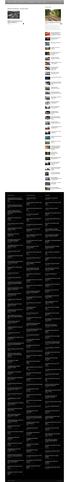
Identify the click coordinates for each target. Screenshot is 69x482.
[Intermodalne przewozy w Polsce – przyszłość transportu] (47, 163)
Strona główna (10, 5)
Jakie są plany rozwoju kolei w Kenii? (33, 406)
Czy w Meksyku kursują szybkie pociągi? (34, 384)
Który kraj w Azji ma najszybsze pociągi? (53, 401)
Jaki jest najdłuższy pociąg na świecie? (15, 348)
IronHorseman (9, 390)
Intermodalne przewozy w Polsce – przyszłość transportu (55, 163)
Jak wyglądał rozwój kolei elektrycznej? (34, 224)
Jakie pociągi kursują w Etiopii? (14, 251)
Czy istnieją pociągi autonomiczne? (33, 257)
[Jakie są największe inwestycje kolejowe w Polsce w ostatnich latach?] (47, 178)
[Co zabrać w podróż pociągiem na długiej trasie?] (47, 123)
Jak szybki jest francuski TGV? (14, 332)
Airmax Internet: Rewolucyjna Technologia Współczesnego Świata (56, 83)
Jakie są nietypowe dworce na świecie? (16, 223)
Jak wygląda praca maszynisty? (51, 198)
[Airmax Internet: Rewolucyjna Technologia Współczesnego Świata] (47, 83)
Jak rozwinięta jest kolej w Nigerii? (52, 374)
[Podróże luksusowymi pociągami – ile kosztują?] (47, 59)
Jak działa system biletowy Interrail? (52, 451)
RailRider (9, 214)
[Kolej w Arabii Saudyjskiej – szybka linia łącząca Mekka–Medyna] (47, 118)
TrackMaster (9, 300)
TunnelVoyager (9, 220)
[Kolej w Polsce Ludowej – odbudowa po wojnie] (47, 73)
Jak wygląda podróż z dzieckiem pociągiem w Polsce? (55, 112)
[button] (60, 2)
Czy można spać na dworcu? (13, 272)
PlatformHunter (10, 422)
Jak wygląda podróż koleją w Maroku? (52, 467)
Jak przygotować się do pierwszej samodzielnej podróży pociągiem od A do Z (15, 199)
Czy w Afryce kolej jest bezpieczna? (15, 393)
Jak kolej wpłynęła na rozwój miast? (52, 347)
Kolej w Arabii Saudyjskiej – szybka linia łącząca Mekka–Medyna (56, 117)
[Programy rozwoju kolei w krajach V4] (47, 48)
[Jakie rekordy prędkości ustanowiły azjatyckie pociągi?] (47, 93)
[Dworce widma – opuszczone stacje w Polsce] (47, 98)
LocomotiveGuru (10, 428)
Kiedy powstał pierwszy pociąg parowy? (34, 350)
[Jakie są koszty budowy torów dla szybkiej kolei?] (47, 128)
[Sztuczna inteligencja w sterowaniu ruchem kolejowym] (47, 188)
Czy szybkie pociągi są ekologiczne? (15, 383)
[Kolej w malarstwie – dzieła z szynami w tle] (47, 132)
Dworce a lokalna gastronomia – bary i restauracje (54, 153)
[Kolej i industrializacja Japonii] (47, 78)
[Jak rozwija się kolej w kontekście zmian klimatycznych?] (47, 68)
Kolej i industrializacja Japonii (56, 77)
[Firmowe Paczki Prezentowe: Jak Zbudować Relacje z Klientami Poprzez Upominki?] (47, 34)
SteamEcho (9, 405)
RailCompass (9, 323)
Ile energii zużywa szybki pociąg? (14, 277)
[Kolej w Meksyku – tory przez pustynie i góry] (47, 183)
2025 (13, 5)
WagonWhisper (9, 230)
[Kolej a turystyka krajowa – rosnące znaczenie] (47, 107)
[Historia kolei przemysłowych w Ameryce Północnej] (16, 15)
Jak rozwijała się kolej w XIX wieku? (52, 263)
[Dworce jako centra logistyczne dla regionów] (47, 88)
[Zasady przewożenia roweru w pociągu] (47, 137)
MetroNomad (9, 252)
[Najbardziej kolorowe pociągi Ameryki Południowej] (47, 158)
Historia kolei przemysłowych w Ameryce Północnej (15, 21)
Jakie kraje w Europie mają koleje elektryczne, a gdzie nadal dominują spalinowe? (15, 354)
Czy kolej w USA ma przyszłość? (51, 208)
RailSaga (9, 207)
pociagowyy (9, 23)
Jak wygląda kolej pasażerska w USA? (34, 455)
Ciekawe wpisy (59, 480)
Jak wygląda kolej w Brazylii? (32, 428)
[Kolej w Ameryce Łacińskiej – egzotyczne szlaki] (47, 38)
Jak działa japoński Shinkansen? (32, 334)
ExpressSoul (9, 258)
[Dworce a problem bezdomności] (53, 15)
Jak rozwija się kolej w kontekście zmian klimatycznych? (55, 68)
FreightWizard (9, 457)
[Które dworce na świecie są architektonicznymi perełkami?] (47, 53)
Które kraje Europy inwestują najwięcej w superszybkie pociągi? (56, 168)
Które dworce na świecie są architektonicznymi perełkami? (55, 53)
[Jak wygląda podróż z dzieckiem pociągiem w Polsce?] (47, 112)
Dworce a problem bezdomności (53, 22)
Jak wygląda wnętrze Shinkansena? (15, 299)
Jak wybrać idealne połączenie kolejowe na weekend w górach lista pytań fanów (15, 212)
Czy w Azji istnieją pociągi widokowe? (52, 218)
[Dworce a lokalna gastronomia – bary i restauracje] (47, 153)
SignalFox (46, 23)
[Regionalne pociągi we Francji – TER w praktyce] (47, 63)
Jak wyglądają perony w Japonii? (14, 398)
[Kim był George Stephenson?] (47, 44)
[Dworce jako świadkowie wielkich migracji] (47, 103)
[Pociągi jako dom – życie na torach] (47, 142)
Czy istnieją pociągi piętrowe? (32, 313)
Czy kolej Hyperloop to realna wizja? (33, 302)
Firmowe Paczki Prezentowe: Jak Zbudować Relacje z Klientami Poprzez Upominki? (56, 33)
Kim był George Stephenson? (56, 42)
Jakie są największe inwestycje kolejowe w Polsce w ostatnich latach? (56, 178)
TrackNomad (9, 434)
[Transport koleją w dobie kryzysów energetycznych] (47, 174)
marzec (16, 5)
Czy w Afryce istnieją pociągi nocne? (52, 406)
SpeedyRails (27, 385)
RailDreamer (9, 290)
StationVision (9, 274)
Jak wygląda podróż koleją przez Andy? (53, 369)
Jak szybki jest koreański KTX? (32, 214)
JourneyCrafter (10, 374)
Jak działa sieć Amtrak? (31, 198)
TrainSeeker (27, 293)
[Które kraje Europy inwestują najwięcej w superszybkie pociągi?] (47, 168)
